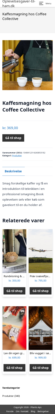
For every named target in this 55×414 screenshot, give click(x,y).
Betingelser (43, 411)
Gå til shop (13, 138)
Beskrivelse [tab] (13, 171)
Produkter (17, 155)
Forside (9, 411)
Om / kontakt (22, 411)
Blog (33, 411)
